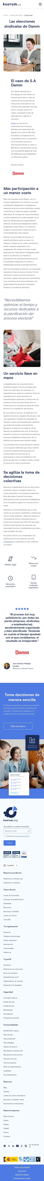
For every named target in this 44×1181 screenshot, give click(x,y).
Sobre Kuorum (9, 1116)
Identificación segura (11, 1031)
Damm (13, 123)
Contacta (7, 1136)
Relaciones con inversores (13, 969)
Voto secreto (8, 1035)
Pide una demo (18, 726)
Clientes (6, 1091)
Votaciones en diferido (12, 883)
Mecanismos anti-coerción (13, 1055)
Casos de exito (16, 15)
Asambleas (7, 903)
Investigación (8, 1014)
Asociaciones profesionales (13, 1104)
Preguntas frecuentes (11, 1018)
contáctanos (8, 541)
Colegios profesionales (12, 936)
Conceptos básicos (10, 998)
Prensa (6, 1132)
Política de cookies (22, 1174)
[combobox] (12, 865)
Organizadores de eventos (13, 981)
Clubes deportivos (10, 940)
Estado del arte (9, 1002)
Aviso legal (22, 1171)
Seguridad (8, 992)
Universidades (9, 948)
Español (10, 865)
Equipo (6, 1120)
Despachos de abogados (13, 985)
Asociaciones (8, 944)
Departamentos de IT (11, 977)
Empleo (6, 1124)
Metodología (8, 1010)
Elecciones (7, 907)
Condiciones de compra (22, 1178)
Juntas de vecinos (10, 915)
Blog (5, 1087)
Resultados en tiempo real (13, 1051)
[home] (19, 4)
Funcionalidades (11, 1025)
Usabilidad (7, 1071)
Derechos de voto (10, 1059)
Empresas (29, 15)
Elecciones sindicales (11, 911)
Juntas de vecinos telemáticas (14, 1096)
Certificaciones (9, 1006)
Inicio (6, 15)
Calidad (6, 1128)
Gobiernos (7, 952)
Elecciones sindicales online (14, 1100)
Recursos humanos (11, 973)
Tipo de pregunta (10, 1063)
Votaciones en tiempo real (13, 879)
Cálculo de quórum (10, 1047)
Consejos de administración (14, 899)
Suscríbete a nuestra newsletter (16, 826)
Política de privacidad (22, 1167)
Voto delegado (9, 1043)
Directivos (7, 965)
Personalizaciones (10, 1075)
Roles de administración (12, 1067)
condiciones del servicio (21, 836)
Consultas (7, 919)
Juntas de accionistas (11, 895)
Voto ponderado (9, 1039)
